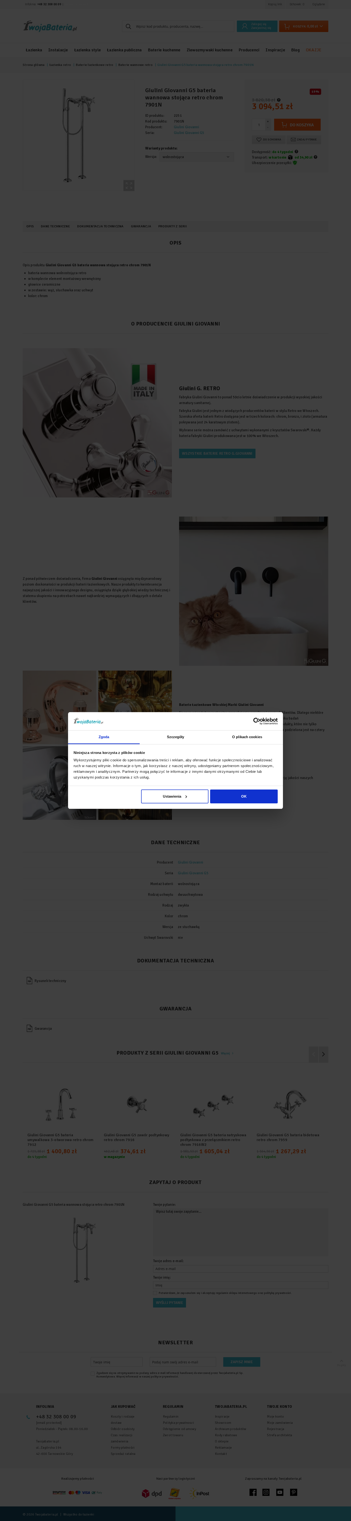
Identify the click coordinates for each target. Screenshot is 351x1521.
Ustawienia (172, 796)
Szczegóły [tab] (175, 737)
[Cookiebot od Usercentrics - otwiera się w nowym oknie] (257, 721)
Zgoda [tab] (104, 737)
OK (244, 796)
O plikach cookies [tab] (247, 737)
